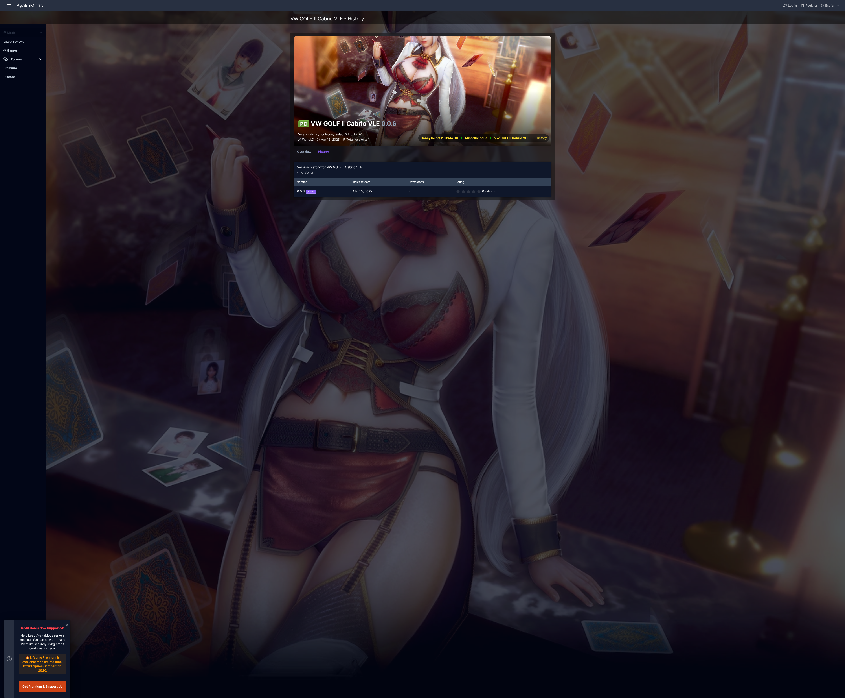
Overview (304, 151)
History (323, 151)
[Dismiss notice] (66, 626)
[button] (8, 5)
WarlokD (308, 139)
